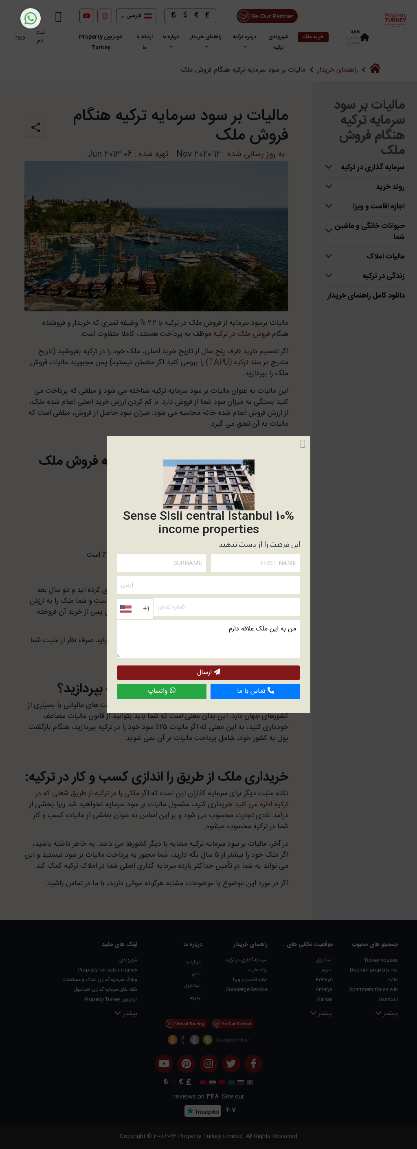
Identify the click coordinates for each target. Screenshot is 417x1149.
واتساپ (159, 691)
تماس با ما (252, 691)
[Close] (302, 444)
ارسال (205, 672)
